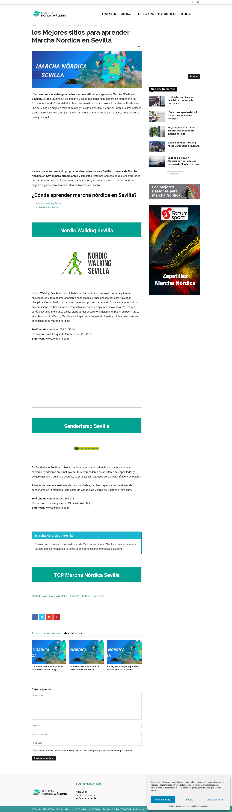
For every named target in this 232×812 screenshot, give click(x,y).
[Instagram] (198, 2)
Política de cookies (177, 806)
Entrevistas (146, 14)
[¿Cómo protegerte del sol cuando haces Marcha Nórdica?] (157, 116)
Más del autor (73, 633)
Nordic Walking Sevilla (49, 203)
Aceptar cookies (163, 799)
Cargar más (173, 173)
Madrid (36, 596)
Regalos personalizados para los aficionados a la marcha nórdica (181, 130)
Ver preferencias (215, 799)
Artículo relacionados (46, 633)
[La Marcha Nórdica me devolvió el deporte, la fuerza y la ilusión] (157, 101)
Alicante (74, 596)
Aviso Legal (81, 791)
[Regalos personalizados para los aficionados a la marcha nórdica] (157, 131)
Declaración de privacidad (198, 806)
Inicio (34, 25)
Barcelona (98, 596)
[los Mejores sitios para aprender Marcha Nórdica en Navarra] (124, 652)
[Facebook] (192, 2)
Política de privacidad (86, 798)
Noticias (125, 14)
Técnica (185, 14)
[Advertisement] (87, 146)
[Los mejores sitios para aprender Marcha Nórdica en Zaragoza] (49, 652)
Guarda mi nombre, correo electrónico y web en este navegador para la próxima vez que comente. (83, 750)
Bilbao (85, 596)
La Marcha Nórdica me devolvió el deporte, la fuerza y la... (180, 100)
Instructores (167, 14)
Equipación (109, 14)
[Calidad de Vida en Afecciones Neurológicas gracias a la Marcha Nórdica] (157, 161)
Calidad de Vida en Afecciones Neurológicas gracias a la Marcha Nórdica (183, 161)
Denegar (188, 799)
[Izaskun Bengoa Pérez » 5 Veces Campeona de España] (157, 146)
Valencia (48, 596)
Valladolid (61, 596)
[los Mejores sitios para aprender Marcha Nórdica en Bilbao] (86, 652)
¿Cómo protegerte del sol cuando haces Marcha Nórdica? (182, 115)
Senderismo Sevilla (48, 207)
